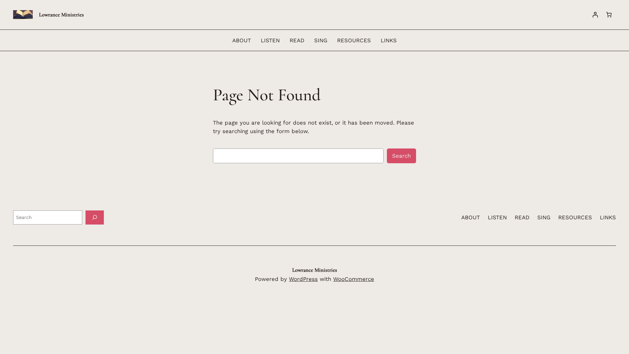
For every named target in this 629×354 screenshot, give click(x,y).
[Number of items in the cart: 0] (609, 15)
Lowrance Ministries (61, 14)
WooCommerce (353, 279)
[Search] (95, 217)
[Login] (595, 15)
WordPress (303, 279)
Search (401, 155)
